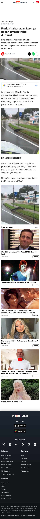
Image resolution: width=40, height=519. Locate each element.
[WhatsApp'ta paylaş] (33, 54)
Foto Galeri (24, 458)
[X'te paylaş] (29, 54)
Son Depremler (26, 468)
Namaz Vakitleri (26, 464)
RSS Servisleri (25, 471)
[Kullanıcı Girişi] (33, 2)
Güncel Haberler (6, 455)
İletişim (3, 489)
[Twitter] (3, 444)
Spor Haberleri (5, 458)
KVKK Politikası (6, 495)
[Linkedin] (35, 444)
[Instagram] (10, 444)
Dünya (11, 22)
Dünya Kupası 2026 (7, 474)
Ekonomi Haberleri (7, 461)
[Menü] (2, 2)
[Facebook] (22, 444)
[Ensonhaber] (20, 2)
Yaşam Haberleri (6, 464)
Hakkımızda (5, 483)
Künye (3, 486)
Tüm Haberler (5, 471)
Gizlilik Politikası (6, 499)
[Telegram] (29, 444)
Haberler (4, 22)
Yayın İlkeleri (5, 492)
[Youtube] (16, 444)
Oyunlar (23, 461)
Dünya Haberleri (6, 468)
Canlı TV (23, 455)
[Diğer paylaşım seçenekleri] (37, 54)
